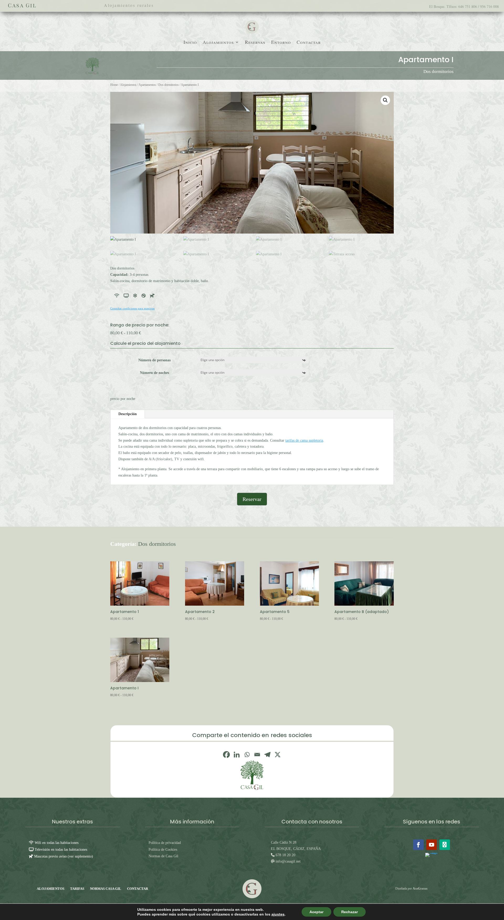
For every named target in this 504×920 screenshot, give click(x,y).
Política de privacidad (165, 843)
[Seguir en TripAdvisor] (444, 844)
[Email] (257, 754)
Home (114, 85)
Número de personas (154, 360)
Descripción (127, 414)
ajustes (278, 914)
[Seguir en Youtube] (431, 844)
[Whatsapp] (246, 754)
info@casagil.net (288, 861)
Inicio (190, 42)
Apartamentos (147, 85)
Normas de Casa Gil (163, 856)
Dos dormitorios (438, 71)
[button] (385, 100)
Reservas (255, 42)
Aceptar (316, 912)
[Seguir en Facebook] (418, 844)
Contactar (309, 42)
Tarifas (77, 889)
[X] (277, 754)
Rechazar (349, 912)
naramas (420, 888)
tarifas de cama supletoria (304, 440)
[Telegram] (267, 754)
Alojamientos (218, 42)
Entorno (281, 42)
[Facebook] (226, 754)
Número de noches (154, 373)
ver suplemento (80, 856)
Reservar (252, 499)
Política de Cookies (163, 850)
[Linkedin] (236, 754)
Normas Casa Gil (105, 889)
